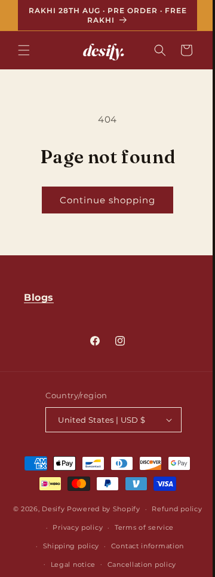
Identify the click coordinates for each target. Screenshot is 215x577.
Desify (94, 525)
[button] (24, 50)
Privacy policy (153, 540)
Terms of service (75, 559)
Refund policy (91, 540)
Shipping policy (144, 559)
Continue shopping (103, 200)
